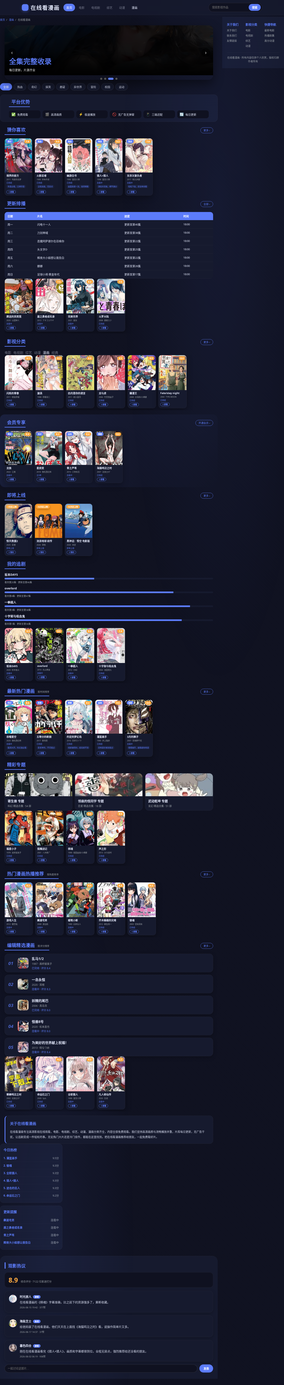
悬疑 (62, 87)
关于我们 (232, 30)
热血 (20, 87)
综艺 (109, 8)
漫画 (134, 8)
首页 (69, 8)
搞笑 (48, 87)
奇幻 (34, 87)
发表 (206, 1368)
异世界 (78, 87)
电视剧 (95, 8)
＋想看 (11, 192)
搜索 (254, 7)
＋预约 (11, 552)
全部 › (207, 204)
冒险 (93, 87)
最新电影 (269, 30)
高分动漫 (269, 41)
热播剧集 (269, 35)
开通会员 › (204, 423)
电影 (82, 8)
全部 (6, 87)
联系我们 (232, 35)
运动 (121, 87)
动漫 (122, 8)
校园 (107, 87)
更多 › (207, 130)
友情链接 (232, 41)
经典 (55, 352)
